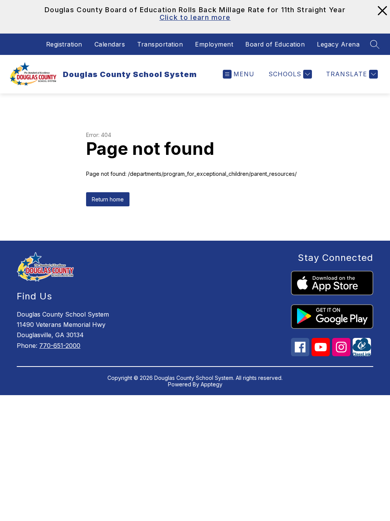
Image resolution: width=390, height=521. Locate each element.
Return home (108, 199)
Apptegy (211, 384)
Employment (214, 44)
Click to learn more (195, 17)
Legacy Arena (338, 44)
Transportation (160, 44)
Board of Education (275, 44)
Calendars (109, 44)
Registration (64, 44)
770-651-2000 (59, 345)
